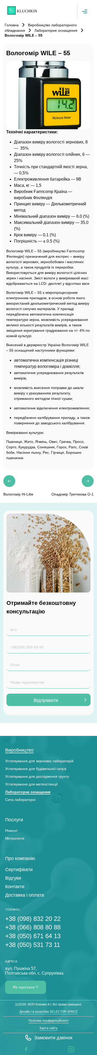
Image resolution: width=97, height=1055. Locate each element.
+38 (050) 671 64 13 (33, 935)
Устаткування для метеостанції (31, 784)
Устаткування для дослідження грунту (37, 776)
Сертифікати (19, 869)
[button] (48, 1037)
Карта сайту (48, 1028)
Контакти (14, 886)
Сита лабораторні (20, 800)
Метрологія (14, 838)
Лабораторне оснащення (27, 792)
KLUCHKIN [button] (27, 11)
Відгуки (13, 878)
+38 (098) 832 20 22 (33, 918)
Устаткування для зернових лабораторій (39, 761)
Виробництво (19, 750)
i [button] (68, 1049)
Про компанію (20, 858)
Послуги (14, 819)
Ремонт (11, 831)
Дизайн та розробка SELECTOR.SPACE (48, 1011)
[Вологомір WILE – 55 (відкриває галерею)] (48, 95)
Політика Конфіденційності (48, 1020)
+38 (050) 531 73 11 (32, 944)
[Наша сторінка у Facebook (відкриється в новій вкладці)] (26, 1049)
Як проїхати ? (25, 987)
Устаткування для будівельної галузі (35, 769)
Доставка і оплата (24, 895)
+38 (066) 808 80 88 (33, 927)
